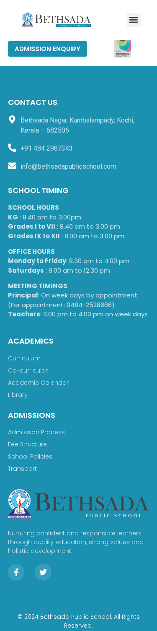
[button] (134, 20)
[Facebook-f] (16, 572)
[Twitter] (43, 572)
